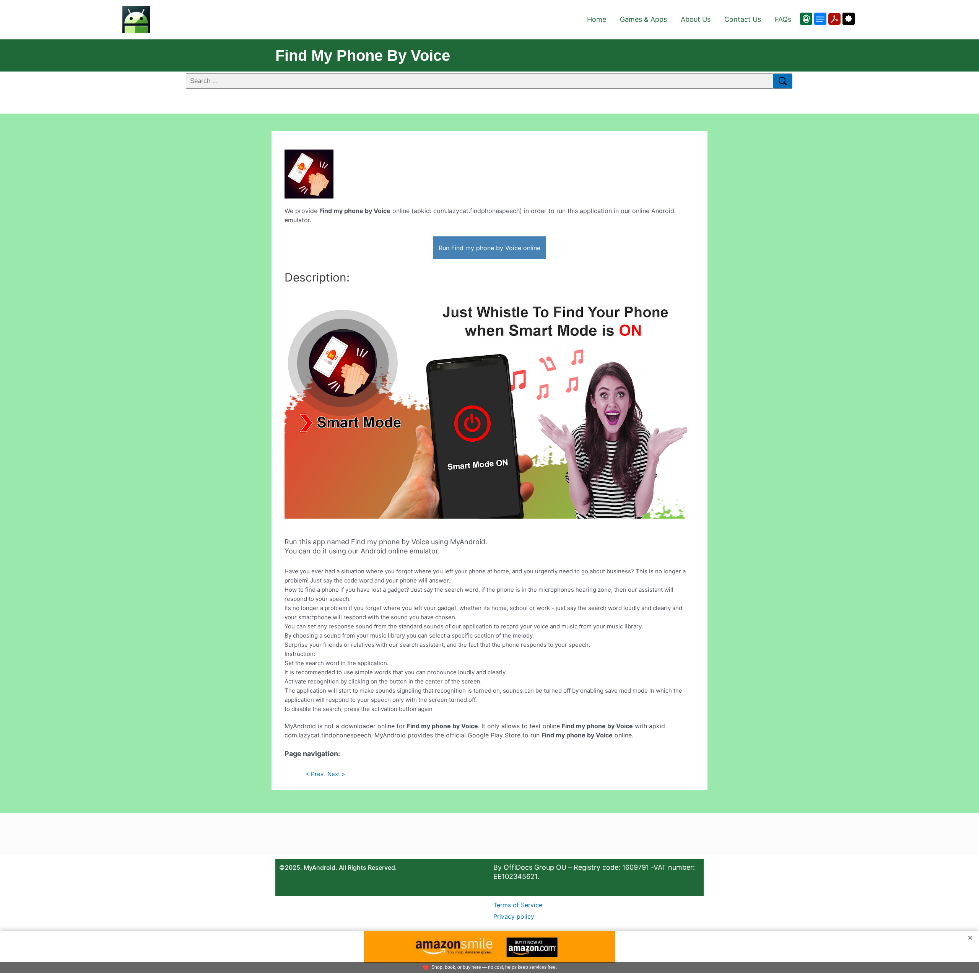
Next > (336, 774)
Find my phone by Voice (362, 55)
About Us (696, 19)
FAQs (783, 19)
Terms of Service (517, 905)
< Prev (315, 774)
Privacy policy (513, 916)
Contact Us (742, 19)
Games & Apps (643, 19)
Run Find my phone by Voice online (489, 248)
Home (596, 19)
